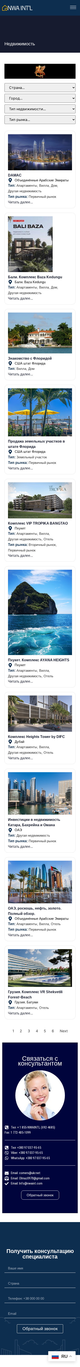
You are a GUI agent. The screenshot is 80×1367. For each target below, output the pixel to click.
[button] (73, 8)
